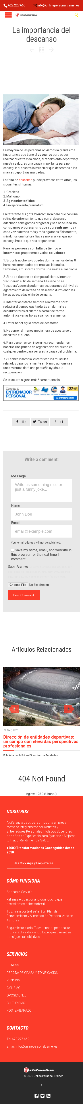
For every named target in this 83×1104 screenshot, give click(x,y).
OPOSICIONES (17, 995)
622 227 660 (16, 5)
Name (15, 506)
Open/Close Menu (8, 15)
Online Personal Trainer (48, 1076)
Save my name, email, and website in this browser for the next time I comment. (41, 554)
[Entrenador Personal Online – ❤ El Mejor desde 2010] (26, 15)
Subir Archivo (40, 571)
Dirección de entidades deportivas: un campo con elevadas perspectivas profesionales (41, 741)
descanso (25, 180)
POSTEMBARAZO (19, 1010)
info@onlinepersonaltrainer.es (58, 5)
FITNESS (13, 965)
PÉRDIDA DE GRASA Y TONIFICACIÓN (33, 972)
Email (15, 523)
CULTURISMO (16, 1003)
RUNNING (14, 980)
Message (18, 476)
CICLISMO (14, 988)
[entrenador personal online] (41, 393)
